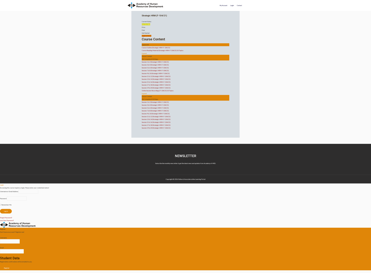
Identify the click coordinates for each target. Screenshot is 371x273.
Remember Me (6, 205)
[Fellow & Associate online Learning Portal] (145, 5)
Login (232, 5)
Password (3, 198)
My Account (223, 5)
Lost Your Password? (7, 220)
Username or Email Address (9, 191)
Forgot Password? (6, 218)
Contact (239, 5)
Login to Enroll (146, 36)
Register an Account (6, 235)
